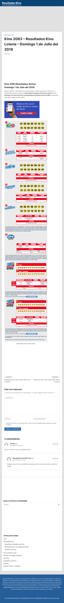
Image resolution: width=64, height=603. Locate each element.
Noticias (6, 563)
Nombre (8, 419)
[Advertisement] (32, 17)
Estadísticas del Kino (10, 561)
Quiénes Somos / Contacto (11, 566)
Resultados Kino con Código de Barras (17, 547)
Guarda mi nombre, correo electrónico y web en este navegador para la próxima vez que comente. (31, 423)
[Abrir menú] (60, 3)
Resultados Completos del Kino (14, 544)
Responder (55, 443)
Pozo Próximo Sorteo (10, 553)
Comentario (9, 397)
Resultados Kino (9, 35)
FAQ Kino (6, 558)
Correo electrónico (40, 419)
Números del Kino (10, 549)
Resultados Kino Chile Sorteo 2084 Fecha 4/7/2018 (46, 379)
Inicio (5, 539)
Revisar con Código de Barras (12, 555)
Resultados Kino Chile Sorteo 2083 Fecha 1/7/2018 (17, 379)
